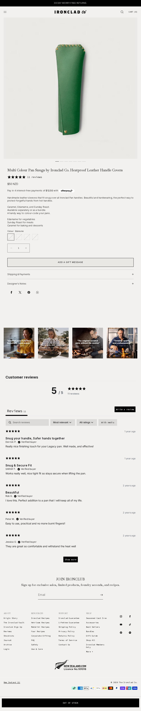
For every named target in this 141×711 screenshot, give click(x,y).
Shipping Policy (67, 627)
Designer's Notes (16, 283)
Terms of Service (68, 640)
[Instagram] (121, 616)
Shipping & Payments (18, 274)
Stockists (9, 636)
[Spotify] (130, 633)
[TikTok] (130, 624)
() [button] (133, 12)
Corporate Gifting (41, 636)
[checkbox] (107, 422)
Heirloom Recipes (40, 622)
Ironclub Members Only (95, 645)
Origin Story (10, 618)
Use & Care (37, 649)
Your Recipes (38, 631)
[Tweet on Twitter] (20, 292)
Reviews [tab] (16, 410)
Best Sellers (93, 627)
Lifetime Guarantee (69, 622)
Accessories (92, 622)
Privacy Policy (67, 631)
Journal (8, 640)
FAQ (33, 640)
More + (89, 651)
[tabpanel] (70, 492)
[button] (122, 11)
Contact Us (64, 644)
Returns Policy (67, 636)
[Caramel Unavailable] (19, 237)
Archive (8, 644)
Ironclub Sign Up (13, 627)
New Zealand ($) (12, 682)
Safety (34, 644)
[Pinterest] (121, 633)
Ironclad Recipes (40, 618)
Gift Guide (91, 636)
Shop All (90, 640)
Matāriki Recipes (40, 627)
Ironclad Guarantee (69, 618)
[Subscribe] (98, 594)
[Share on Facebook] (11, 292)
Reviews (8, 631)
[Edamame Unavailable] (11, 237)
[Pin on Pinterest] (29, 292)
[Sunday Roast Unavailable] (27, 237)
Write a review (125, 409)
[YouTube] (121, 624)
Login (6, 649)
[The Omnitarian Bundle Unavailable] (35, 237)
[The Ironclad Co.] (70, 12)
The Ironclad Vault (14, 622)
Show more (70, 559)
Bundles (90, 631)
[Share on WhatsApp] (37, 292)
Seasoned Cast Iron (96, 618)
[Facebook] (130, 616)
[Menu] (8, 11)
